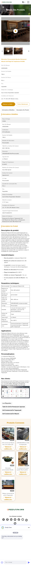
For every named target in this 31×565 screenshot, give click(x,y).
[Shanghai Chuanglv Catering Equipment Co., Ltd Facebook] (7, 520)
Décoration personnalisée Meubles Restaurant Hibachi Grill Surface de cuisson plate (8, 469)
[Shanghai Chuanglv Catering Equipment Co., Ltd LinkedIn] (11, 520)
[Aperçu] (15, 509)
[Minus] (29, 527)
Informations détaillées (8, 110)
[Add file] (2, 562)
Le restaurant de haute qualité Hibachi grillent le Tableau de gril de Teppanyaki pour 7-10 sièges (23, 469)
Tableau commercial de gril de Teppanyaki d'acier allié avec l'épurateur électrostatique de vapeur (8, 494)
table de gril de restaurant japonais (13, 406)
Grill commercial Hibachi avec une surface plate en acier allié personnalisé (8, 443)
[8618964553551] (22, 520)
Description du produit (23, 110)
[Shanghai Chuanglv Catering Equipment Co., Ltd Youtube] (15, 520)
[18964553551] (15, 523)
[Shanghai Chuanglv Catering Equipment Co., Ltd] (6, 2)
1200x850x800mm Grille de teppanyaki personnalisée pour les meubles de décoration (23, 443)
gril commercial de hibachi (10, 413)
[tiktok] (18, 520)
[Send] (29, 562)
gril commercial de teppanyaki (11, 410)
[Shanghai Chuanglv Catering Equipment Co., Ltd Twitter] (3, 520)
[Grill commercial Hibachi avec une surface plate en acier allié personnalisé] (8, 434)
